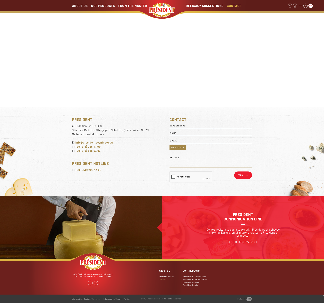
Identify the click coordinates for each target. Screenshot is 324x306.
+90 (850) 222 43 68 (88, 169)
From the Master (166, 276)
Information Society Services (86, 299)
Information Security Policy (117, 299)
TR (305, 6)
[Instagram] (295, 6)
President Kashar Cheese (194, 276)
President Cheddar (191, 282)
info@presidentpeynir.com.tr (94, 142)
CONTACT (234, 6)
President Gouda (190, 285)
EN (310, 6)
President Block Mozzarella (195, 279)
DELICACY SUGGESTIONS (205, 6)
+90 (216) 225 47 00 (87, 146)
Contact (162, 279)
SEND (240, 175)
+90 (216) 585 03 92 (87, 150)
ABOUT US (80, 6)
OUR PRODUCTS (103, 6)
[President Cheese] (162, 16)
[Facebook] (290, 6)
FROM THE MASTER (132, 6)
